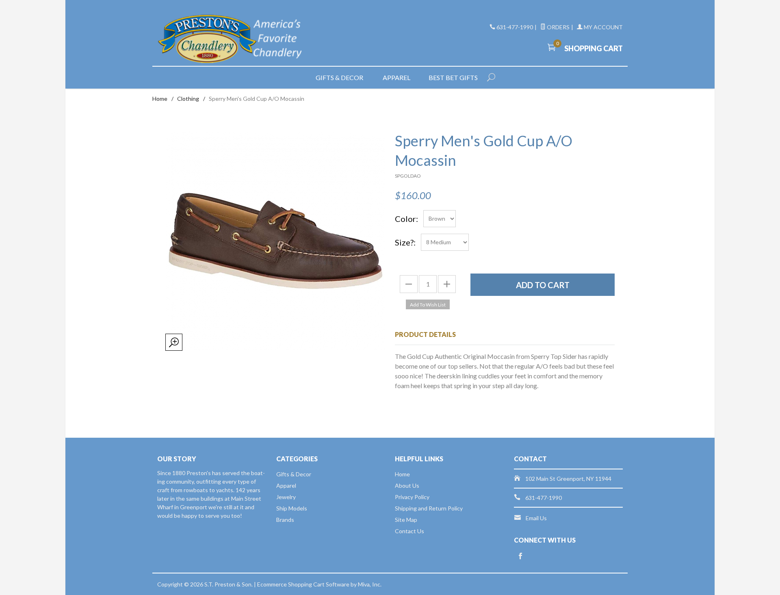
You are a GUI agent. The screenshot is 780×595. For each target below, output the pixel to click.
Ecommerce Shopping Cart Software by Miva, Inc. (319, 584)
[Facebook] (520, 556)
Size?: (405, 242)
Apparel (396, 77)
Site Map (406, 519)
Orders (558, 27)
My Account (603, 27)
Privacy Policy (412, 496)
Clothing (188, 98)
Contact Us (409, 531)
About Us (407, 485)
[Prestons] (231, 39)
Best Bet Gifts (453, 77)
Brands (285, 519)
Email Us (536, 518)
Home (159, 98)
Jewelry (286, 496)
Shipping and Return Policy (429, 508)
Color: (406, 219)
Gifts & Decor (339, 77)
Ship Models (291, 508)
